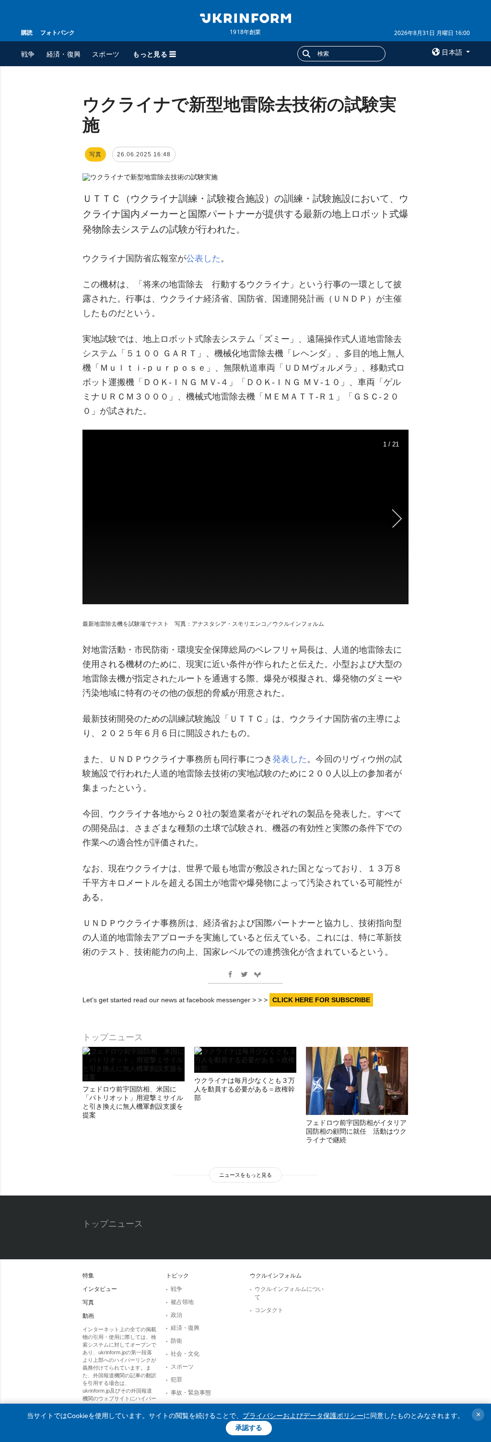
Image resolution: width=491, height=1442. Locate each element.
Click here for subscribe (321, 1000)
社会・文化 (185, 1353)
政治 (176, 1315)
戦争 (28, 54)
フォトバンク (57, 32)
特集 (88, 1275)
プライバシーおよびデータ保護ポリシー (303, 1415)
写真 (88, 1302)
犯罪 (176, 1379)
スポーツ (105, 54)
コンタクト (269, 1310)
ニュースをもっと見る (245, 1175)
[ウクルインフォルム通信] (245, 17)
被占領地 (182, 1302)
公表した (203, 258)
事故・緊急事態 (191, 1392)
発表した (289, 759)
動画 (88, 1316)
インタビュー (99, 1289)
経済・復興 (64, 54)
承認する (248, 1427)
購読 (27, 32)
